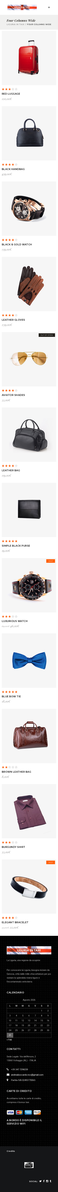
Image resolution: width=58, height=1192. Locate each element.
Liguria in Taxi (15, 24)
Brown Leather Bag (16, 771)
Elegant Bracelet (15, 922)
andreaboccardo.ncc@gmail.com (27, 1074)
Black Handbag (13, 169)
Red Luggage (11, 93)
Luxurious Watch (15, 621)
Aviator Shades (13, 395)
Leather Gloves (13, 319)
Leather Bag (11, 470)
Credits (11, 1151)
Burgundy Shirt (13, 847)
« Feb (9, 1039)
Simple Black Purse (16, 545)
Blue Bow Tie (11, 696)
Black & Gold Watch (17, 244)
